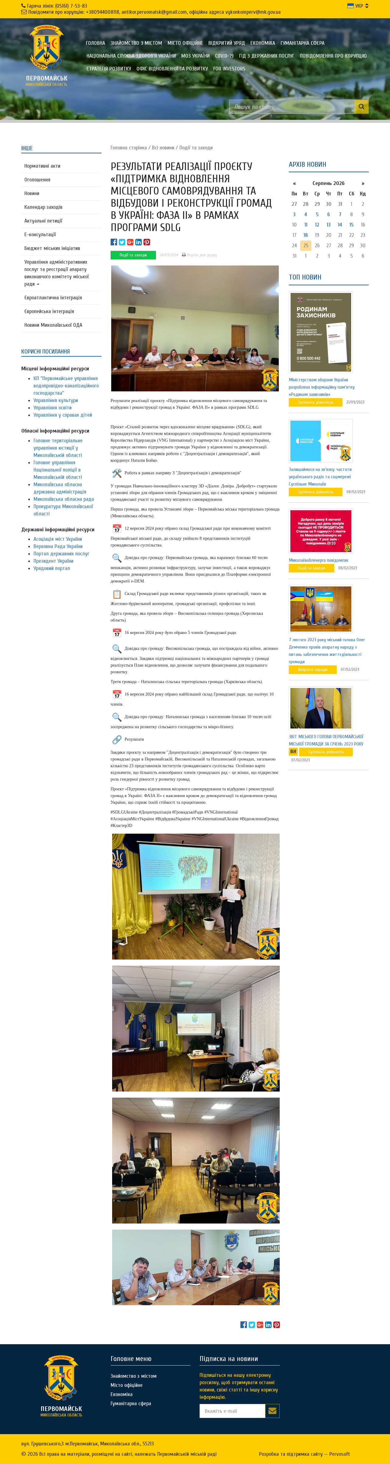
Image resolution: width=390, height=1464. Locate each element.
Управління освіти (53, 407)
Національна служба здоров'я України (131, 56)
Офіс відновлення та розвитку (172, 69)
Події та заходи (196, 147)
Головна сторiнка (129, 147)
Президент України (53, 561)
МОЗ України (195, 56)
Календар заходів (43, 207)
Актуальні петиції (43, 221)
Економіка (262, 43)
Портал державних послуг (61, 553)
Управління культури (56, 400)
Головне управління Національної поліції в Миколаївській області (58, 469)
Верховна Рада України (58, 546)
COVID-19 (224, 56)
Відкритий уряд (226, 43)
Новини (31, 193)
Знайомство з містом (136, 43)
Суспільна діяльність (315, 402)
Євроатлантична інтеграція (53, 297)
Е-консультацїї (40, 234)
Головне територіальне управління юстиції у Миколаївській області (58, 447)
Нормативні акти (42, 166)
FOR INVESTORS (229, 69)
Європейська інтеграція (49, 311)
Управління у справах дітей (63, 415)
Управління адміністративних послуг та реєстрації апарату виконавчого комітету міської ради (56, 273)
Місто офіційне (185, 43)
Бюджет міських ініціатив (52, 248)
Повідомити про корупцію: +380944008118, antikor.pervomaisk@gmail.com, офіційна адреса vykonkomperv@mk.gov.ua (154, 12)
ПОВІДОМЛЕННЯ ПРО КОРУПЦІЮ (333, 56)
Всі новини (163, 147)
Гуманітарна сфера (302, 43)
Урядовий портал (52, 568)
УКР (358, 6)
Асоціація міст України (58, 539)
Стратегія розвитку (109, 69)
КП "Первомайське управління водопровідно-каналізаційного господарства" (66, 385)
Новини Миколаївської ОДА (53, 325)
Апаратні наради (313, 669)
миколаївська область (46, 80)
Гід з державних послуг (266, 56)
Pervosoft (339, 1454)
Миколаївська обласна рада (64, 499)
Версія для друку (201, 255)
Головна (95, 43)
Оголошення (37, 179)
